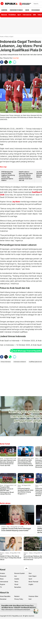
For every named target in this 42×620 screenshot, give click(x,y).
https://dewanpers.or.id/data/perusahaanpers (15, 609)
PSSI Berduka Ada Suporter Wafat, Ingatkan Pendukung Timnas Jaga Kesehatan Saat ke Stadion (8, 176)
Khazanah (3, 576)
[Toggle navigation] (2, 3)
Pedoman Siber (33, 596)
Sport (19, 14)
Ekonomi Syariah (16, 10)
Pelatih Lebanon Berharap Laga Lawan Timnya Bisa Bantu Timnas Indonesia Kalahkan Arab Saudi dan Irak (26, 176)
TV (1, 587)
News (7, 36)
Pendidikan (12, 14)
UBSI (34, 14)
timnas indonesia (6, 361)
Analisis (16, 579)
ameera (4, 10)
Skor (30, 573)
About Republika (5, 596)
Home (2, 36)
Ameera (2, 573)
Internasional (27, 14)
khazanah (36, 10)
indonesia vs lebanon (20, 361)
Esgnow (2, 584)
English (31, 584)
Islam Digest (32, 576)
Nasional (4, 14)
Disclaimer (3, 599)
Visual (16, 584)
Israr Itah (16, 58)
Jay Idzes (16, 202)
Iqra (15, 576)
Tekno (16, 581)
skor (27, 10)
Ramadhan (17, 587)
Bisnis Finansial (33, 581)
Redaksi (16, 596)
